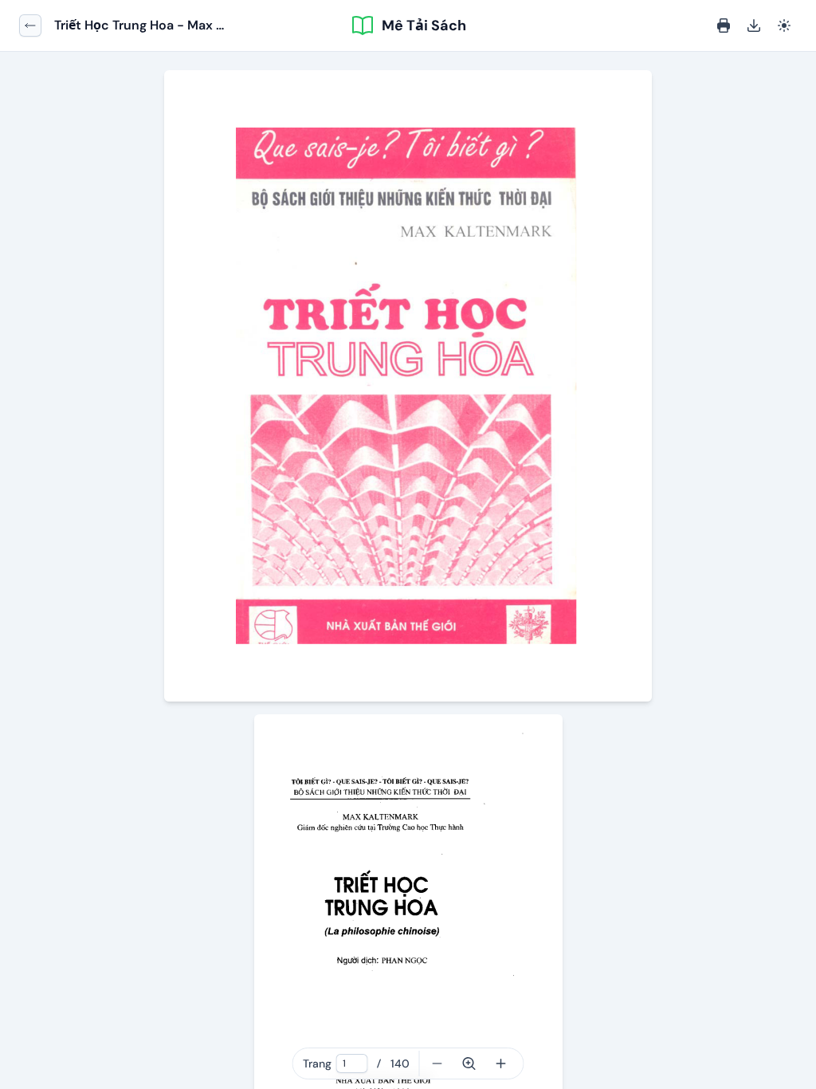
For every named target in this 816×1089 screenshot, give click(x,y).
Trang (317, 1063)
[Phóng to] (501, 1063)
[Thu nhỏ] (437, 1063)
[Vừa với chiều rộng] (469, 1063)
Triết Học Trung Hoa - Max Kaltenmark (135, 26)
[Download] (754, 25)
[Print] (723, 25)
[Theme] (784, 25)
